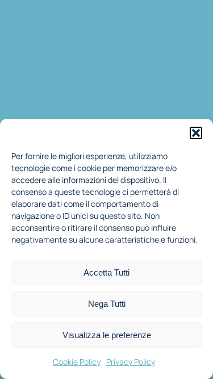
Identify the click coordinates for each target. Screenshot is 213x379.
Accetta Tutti (106, 272)
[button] (196, 133)
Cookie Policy (77, 361)
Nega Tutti (107, 304)
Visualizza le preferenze (106, 335)
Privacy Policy (130, 361)
